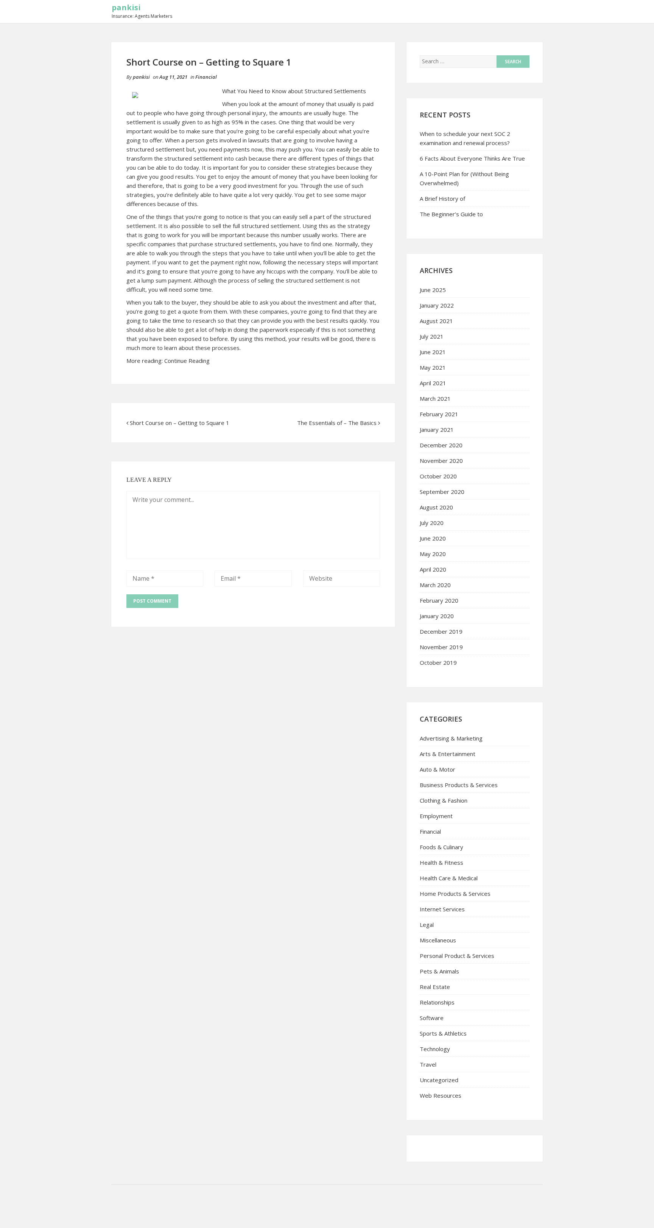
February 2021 (439, 414)
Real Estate (435, 987)
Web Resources (440, 1095)
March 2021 (435, 398)
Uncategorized (439, 1080)
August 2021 (436, 321)
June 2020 (433, 538)
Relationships (437, 1002)
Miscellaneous (438, 940)
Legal (427, 924)
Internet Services (442, 909)
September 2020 (442, 491)
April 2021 (433, 383)
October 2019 (438, 662)
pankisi (126, 7)
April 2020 (433, 569)
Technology (435, 1049)
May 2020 (433, 554)
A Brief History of (442, 198)
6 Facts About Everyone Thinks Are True (472, 158)
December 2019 (441, 631)
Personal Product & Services (457, 955)
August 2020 (436, 507)
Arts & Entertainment (447, 754)
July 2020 (432, 523)
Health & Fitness (441, 862)
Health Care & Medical (449, 878)
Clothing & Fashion (443, 800)
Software (432, 1018)
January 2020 (437, 616)
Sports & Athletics (443, 1033)
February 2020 (439, 600)
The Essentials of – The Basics (337, 423)
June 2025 (433, 290)
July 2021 (432, 336)
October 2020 (438, 476)
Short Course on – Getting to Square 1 (179, 423)
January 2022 (437, 305)
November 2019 (441, 647)
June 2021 (433, 352)
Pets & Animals (439, 971)
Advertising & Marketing (451, 738)
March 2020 (435, 585)
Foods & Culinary (441, 847)
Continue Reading (187, 360)
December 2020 (441, 445)
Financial (206, 76)
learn (171, 348)
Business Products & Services (459, 785)
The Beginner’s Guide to (451, 214)
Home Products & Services (455, 893)
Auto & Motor (437, 769)
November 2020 (441, 460)
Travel (428, 1064)
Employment (436, 816)
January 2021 (437, 429)
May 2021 (433, 367)
